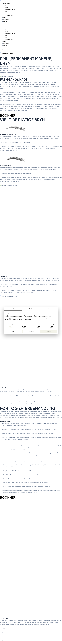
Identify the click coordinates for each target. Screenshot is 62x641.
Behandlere (6, 19)
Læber (6, 7)
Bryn (6, 5)
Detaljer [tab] (31, 308)
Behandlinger (6, 3)
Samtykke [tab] (13, 308)
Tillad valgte (31, 331)
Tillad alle (49, 331)
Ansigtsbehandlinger (10, 9)
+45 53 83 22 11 (4, 636)
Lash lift (7, 13)
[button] (31, 25)
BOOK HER (8, 115)
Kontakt (5, 21)
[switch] (24, 326)
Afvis (13, 331)
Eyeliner (7, 11)
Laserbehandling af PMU (11, 15)
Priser (4, 17)
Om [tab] (49, 308)
